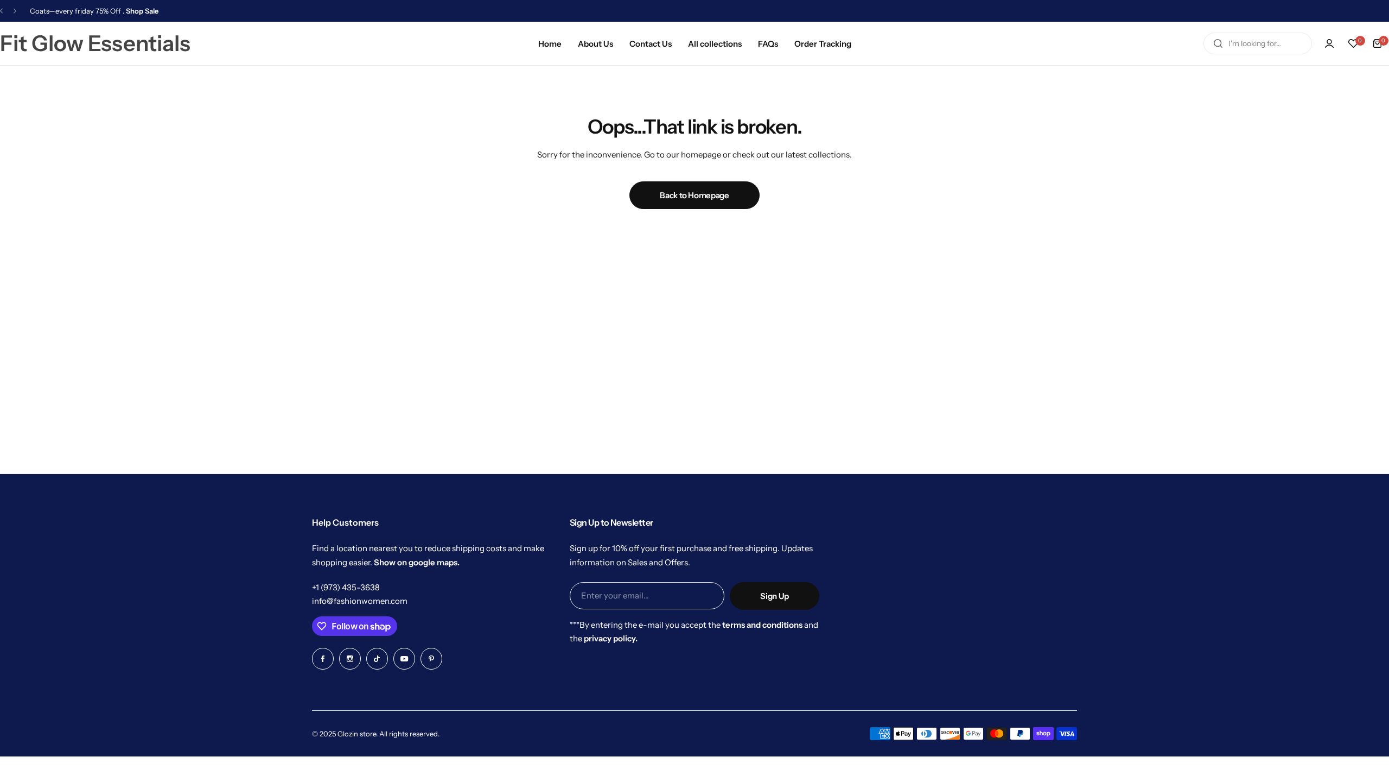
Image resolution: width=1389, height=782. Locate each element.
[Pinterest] (431, 659)
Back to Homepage (694, 195)
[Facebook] (323, 659)
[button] (1, 11)
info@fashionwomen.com (359, 601)
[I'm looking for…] (1218, 43)
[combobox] (1257, 43)
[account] (1329, 43)
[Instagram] (350, 659)
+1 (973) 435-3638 (346, 587)
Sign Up (774, 596)
